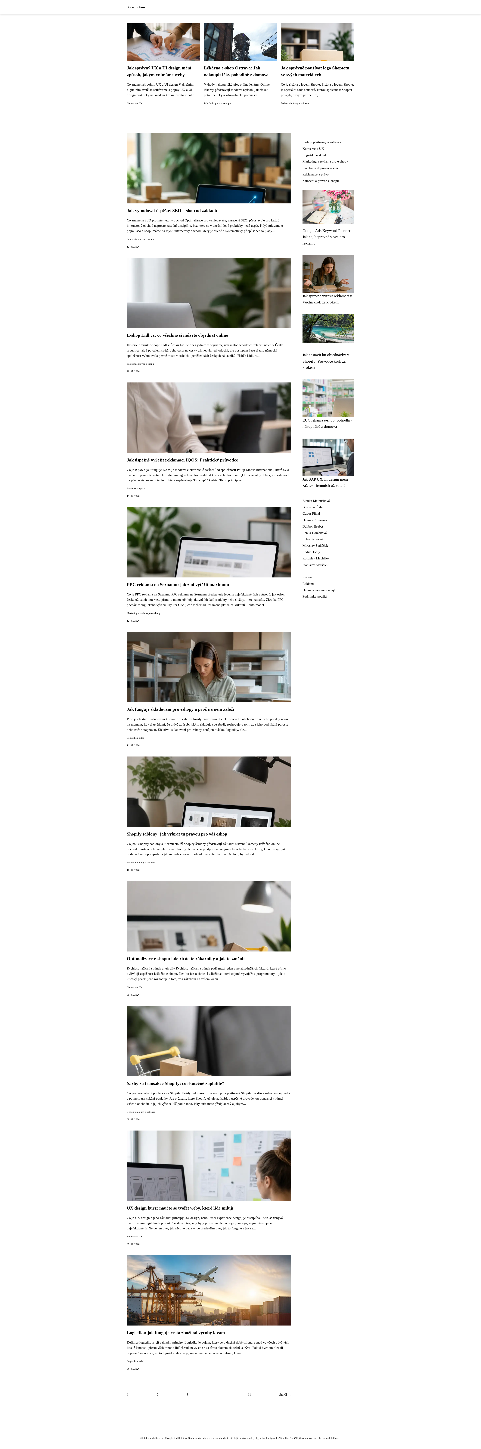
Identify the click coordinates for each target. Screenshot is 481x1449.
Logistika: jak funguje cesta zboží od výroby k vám (176, 1332)
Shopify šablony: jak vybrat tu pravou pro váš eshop (177, 834)
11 (249, 1394)
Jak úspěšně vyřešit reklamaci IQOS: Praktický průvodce (182, 460)
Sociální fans (136, 7)
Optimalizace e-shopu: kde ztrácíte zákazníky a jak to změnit (186, 958)
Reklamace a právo (136, 488)
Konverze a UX (134, 103)
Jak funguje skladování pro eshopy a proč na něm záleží (180, 709)
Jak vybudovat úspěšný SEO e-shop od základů (172, 210)
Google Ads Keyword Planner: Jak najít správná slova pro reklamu (327, 236)
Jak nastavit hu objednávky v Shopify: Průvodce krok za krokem (326, 361)
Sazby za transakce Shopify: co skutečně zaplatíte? (175, 1083)
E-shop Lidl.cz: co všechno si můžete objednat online (177, 335)
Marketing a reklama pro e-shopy (143, 613)
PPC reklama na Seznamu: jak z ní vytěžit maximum (178, 584)
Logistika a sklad (135, 738)
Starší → (285, 1394)
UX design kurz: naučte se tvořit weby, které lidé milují (180, 1208)
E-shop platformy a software (295, 103)
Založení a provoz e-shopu (217, 103)
